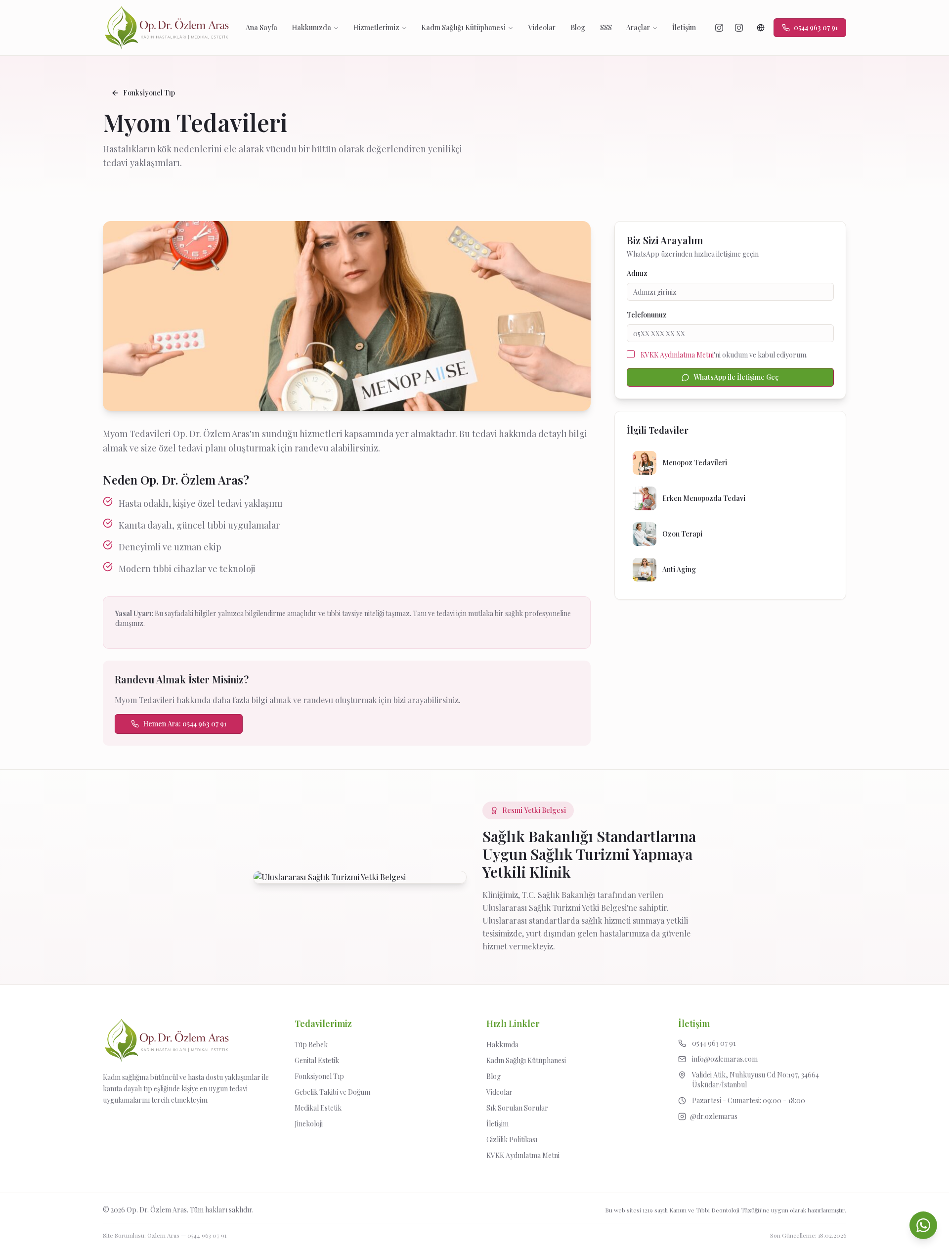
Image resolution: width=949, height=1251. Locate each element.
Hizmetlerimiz (376, 27)
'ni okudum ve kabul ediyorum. (724, 354)
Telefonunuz (647, 314)
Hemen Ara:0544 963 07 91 (184, 723)
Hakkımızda (311, 27)
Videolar (542, 27)
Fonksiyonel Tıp (149, 92)
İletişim (684, 27)
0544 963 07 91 (206, 1235)
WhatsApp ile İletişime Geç (735, 377)
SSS (606, 27)
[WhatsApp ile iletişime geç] (923, 1225)
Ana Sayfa (261, 27)
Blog (577, 27)
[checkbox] (631, 354)
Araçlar (638, 27)
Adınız (637, 273)
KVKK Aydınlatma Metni (677, 354)
